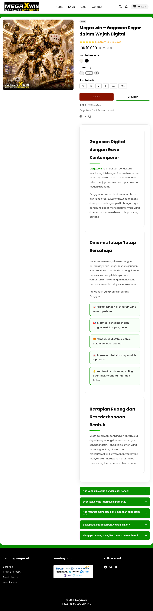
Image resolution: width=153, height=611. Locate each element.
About (83, 6)
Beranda (8, 566)
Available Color (89, 55)
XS (83, 86)
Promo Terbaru (12, 572)
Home (59, 6)
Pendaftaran (10, 577)
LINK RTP (133, 96)
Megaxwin (95, 168)
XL (113, 86)
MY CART (141, 7)
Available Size (88, 80)
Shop (71, 6)
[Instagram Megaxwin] (115, 567)
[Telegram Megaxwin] (105, 567)
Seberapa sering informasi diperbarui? (115, 502)
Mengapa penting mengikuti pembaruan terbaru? (115, 535)
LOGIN (96, 96)
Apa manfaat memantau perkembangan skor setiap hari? (115, 513)
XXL (122, 86)
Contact (97, 6)
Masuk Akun (10, 582)
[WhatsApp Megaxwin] (110, 567)
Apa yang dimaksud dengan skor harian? (115, 491)
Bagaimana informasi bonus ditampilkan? (115, 525)
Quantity (85, 67)
